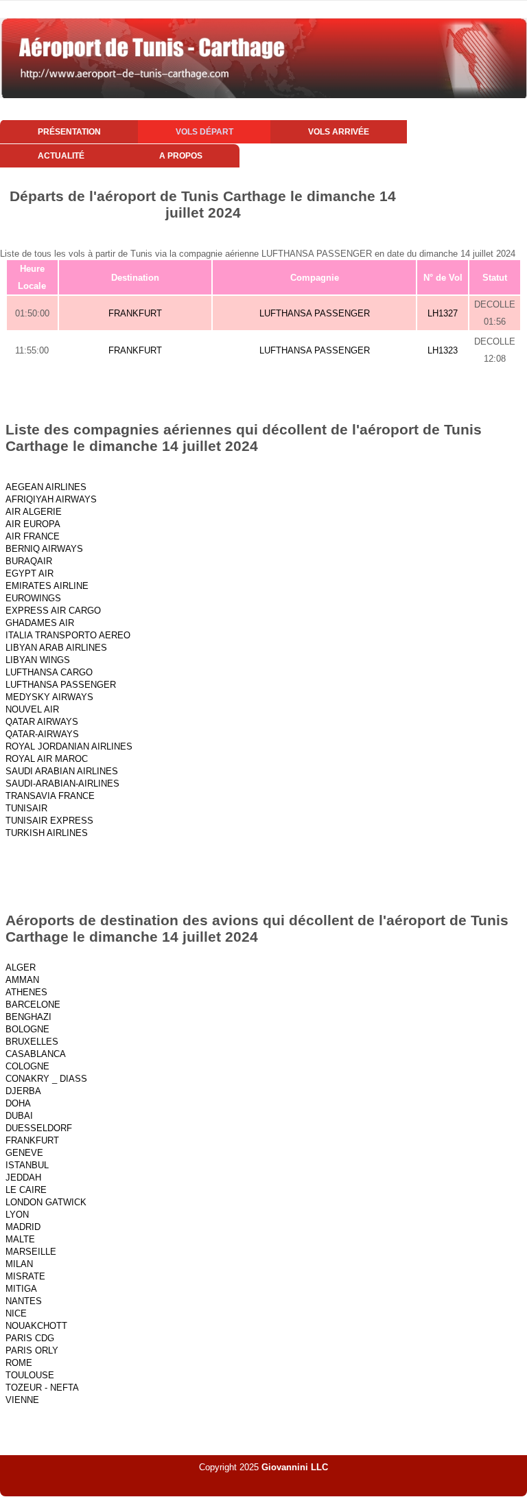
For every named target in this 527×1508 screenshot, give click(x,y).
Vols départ (204, 132)
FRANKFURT (135, 313)
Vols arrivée (338, 132)
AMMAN (22, 980)
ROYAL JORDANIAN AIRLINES (68, 746)
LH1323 (443, 350)
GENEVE (24, 1153)
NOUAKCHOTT (36, 1326)
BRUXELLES (31, 1041)
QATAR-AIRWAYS (42, 734)
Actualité (61, 156)
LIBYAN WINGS (37, 660)
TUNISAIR (26, 808)
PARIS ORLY (31, 1350)
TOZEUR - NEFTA (42, 1387)
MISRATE (25, 1276)
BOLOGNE (27, 1029)
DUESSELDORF (38, 1128)
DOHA (18, 1103)
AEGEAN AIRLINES (45, 487)
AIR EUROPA (32, 524)
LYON (17, 1214)
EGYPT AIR (29, 573)
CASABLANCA (35, 1054)
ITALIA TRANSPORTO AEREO (67, 635)
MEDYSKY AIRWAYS (49, 697)
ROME (18, 1363)
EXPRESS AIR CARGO (53, 610)
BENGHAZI (28, 1017)
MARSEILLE (30, 1251)
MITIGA (21, 1289)
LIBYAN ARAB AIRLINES (56, 647)
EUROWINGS (33, 598)
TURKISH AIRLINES (46, 833)
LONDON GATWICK (45, 1202)
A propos (180, 156)
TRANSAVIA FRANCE (50, 796)
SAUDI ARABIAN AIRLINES (61, 771)
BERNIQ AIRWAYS (44, 549)
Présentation (69, 132)
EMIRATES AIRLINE (47, 586)
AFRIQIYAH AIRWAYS (51, 499)
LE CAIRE (26, 1190)
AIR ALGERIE (33, 512)
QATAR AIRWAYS (41, 722)
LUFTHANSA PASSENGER (314, 313)
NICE (16, 1313)
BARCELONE (32, 1004)
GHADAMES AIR (39, 623)
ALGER (20, 967)
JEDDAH (23, 1177)
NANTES (23, 1301)
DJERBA (23, 1091)
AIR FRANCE (32, 536)
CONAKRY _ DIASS (46, 1079)
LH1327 (443, 313)
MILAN (19, 1264)
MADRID (22, 1227)
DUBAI (19, 1116)
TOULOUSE (29, 1375)
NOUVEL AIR (32, 709)
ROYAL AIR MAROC (46, 759)
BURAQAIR (28, 561)
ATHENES (26, 992)
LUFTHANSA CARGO (49, 672)
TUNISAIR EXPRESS (49, 820)
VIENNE (22, 1400)
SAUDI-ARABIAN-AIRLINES (62, 783)
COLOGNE (27, 1066)
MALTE (20, 1239)
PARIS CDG (29, 1338)
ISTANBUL (27, 1165)
